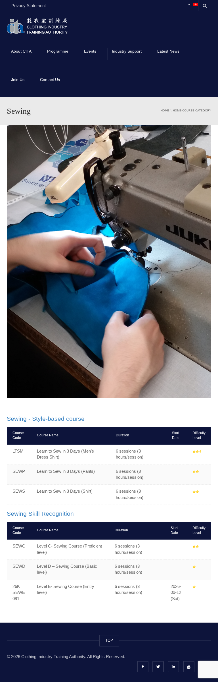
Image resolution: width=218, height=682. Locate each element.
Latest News (168, 51)
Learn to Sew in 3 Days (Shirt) (65, 491)
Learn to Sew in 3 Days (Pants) (66, 471)
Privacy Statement (28, 5)
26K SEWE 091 (18, 592)
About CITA (21, 51)
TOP (109, 640)
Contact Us (50, 79)
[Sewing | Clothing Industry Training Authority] (37, 25)
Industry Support (127, 51)
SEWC (18, 546)
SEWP (18, 471)
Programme (57, 51)
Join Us (17, 79)
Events (90, 51)
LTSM (18, 451)
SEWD (18, 566)
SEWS (18, 491)
